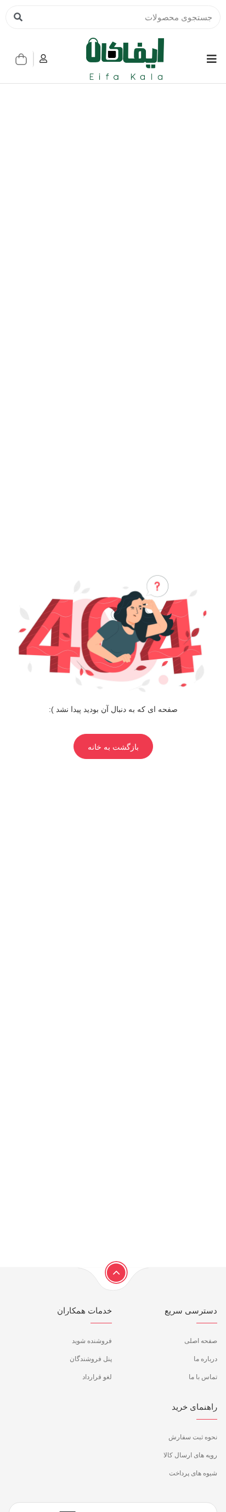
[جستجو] (18, 17)
